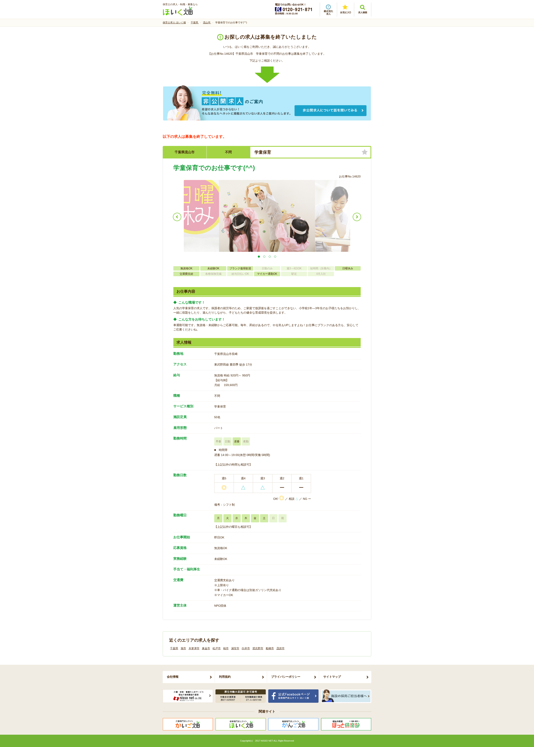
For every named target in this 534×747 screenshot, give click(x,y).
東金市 (206, 648)
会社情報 (173, 676)
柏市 (226, 648)
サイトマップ (332, 676)
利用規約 (225, 676)
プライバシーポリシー (285, 676)
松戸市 (217, 648)
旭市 (183, 648)
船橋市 (270, 648)
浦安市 (235, 648)
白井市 (246, 648)
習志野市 (257, 648)
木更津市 (194, 648)
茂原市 (280, 648)
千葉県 (174, 648)
